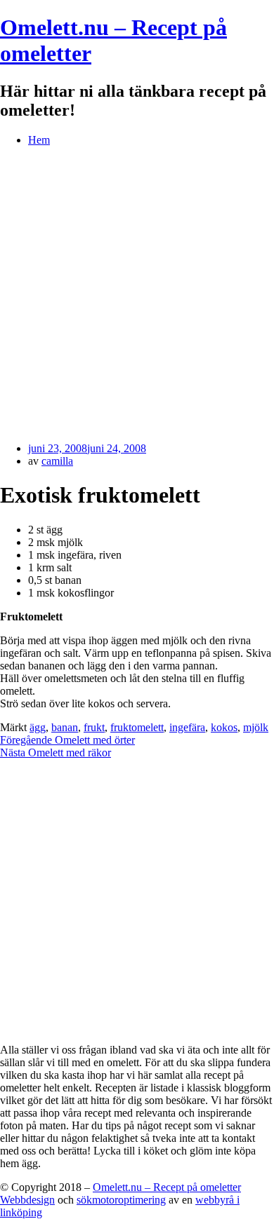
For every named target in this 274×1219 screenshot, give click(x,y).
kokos (224, 727)
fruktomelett (137, 727)
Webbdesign (27, 1200)
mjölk (255, 727)
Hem (39, 140)
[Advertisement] (137, 294)
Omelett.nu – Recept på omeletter (167, 1187)
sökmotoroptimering (121, 1200)
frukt (94, 727)
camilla (57, 461)
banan (64, 727)
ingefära (187, 727)
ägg (38, 727)
